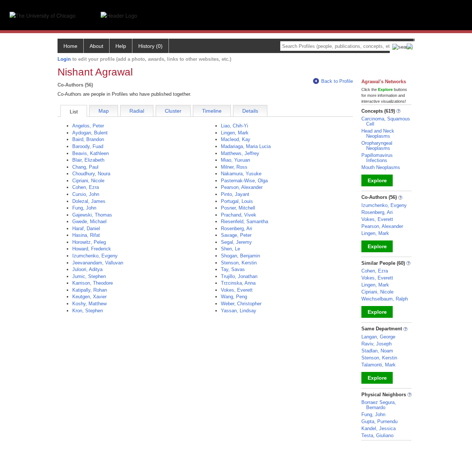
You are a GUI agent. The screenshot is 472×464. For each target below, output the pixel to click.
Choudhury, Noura (91, 173)
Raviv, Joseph (376, 344)
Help (120, 46)
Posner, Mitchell (238, 208)
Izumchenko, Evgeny (95, 256)
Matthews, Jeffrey (240, 153)
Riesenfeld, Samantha (244, 221)
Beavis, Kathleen (90, 153)
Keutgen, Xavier (89, 296)
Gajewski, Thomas (92, 215)
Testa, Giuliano (377, 435)
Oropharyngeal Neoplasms (376, 145)
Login (64, 59)
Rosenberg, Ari (236, 228)
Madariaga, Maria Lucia (246, 146)
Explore (377, 180)
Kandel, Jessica (378, 428)
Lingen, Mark (235, 133)
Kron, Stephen (87, 310)
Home (70, 46)
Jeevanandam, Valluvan (97, 263)
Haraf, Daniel (86, 228)
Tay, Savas (233, 269)
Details (250, 111)
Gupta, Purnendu (379, 421)
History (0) (150, 46)
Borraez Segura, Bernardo (378, 405)
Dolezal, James (88, 201)
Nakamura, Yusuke (241, 173)
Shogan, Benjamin (240, 256)
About (96, 46)
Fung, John (84, 208)
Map (103, 111)
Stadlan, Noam (377, 351)
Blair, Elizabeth (88, 160)
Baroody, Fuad (87, 146)
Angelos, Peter (88, 126)
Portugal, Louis (237, 201)
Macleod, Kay (235, 139)
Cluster (173, 111)
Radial (136, 111)
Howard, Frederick (91, 249)
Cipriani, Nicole (88, 180)
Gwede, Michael (89, 221)
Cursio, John (85, 194)
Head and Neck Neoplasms (377, 133)
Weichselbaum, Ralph (384, 299)
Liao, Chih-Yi (234, 126)
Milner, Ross (234, 167)
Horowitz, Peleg (89, 242)
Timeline (212, 111)
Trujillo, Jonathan (239, 276)
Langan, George (378, 337)
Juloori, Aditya (87, 269)
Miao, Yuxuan (235, 160)
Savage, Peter (236, 235)
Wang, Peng (234, 296)
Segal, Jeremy (236, 242)
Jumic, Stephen (89, 276)
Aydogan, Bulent (90, 133)
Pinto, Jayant (235, 194)
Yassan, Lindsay (238, 310)
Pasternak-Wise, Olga (244, 180)
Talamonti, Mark (378, 365)
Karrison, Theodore (92, 283)
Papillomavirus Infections (377, 157)
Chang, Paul (85, 167)
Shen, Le (230, 249)
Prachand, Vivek (238, 215)
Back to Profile (337, 81)
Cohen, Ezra (85, 187)
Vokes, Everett (237, 290)
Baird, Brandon (88, 139)
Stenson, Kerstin (239, 263)
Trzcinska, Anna (238, 283)
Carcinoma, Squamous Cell (385, 121)
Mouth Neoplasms (380, 167)
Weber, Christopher (241, 303)
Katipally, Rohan (89, 290)
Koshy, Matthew (89, 303)
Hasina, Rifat (86, 235)
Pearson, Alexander (242, 187)
